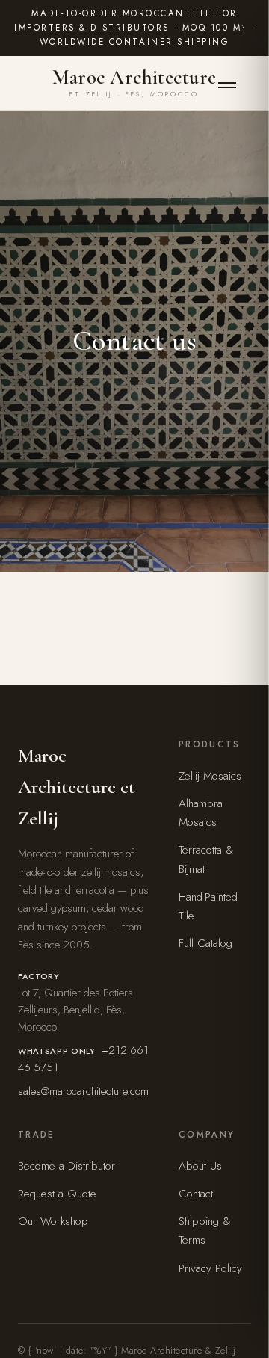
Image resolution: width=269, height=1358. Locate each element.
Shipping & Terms (205, 1230)
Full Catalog (205, 943)
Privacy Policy (210, 1268)
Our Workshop (53, 1221)
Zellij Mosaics (210, 776)
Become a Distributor (66, 1166)
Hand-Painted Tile (208, 906)
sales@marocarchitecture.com (83, 1091)
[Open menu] (234, 83)
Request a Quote (57, 1193)
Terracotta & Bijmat (206, 859)
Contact (196, 1193)
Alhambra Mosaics (201, 812)
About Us (200, 1166)
